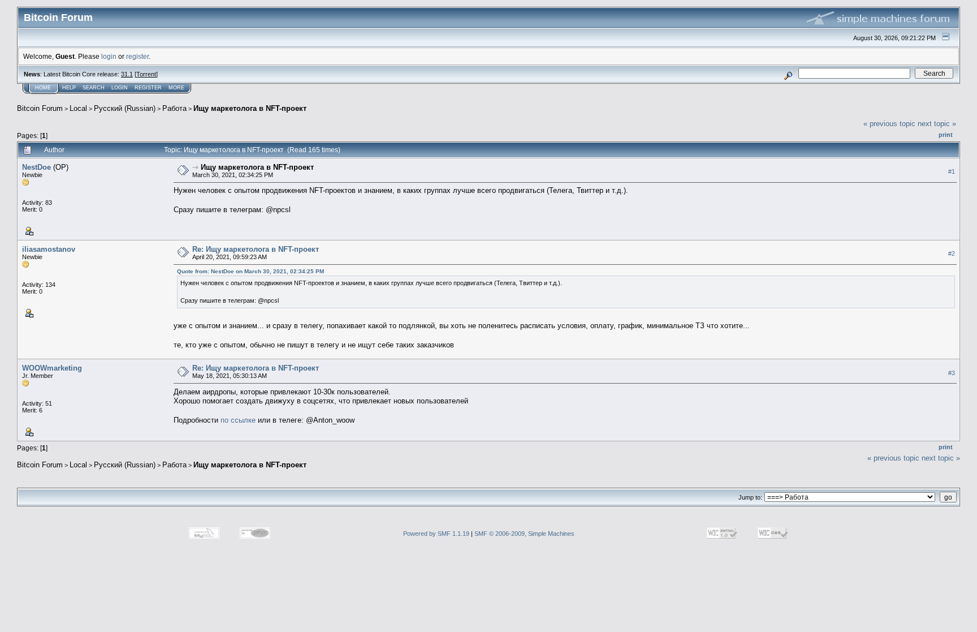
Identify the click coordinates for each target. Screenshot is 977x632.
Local (78, 108)
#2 (951, 253)
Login (119, 88)
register (137, 56)
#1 (951, 171)
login (108, 56)
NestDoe (36, 167)
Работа (174, 108)
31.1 (127, 74)
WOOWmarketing (52, 368)
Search (94, 88)
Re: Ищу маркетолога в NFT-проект (255, 249)
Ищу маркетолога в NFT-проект (249, 108)
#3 (951, 372)
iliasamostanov (48, 249)
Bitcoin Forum (40, 108)
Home (43, 88)
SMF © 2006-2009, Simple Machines (524, 533)
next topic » (937, 123)
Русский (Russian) (124, 108)
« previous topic (889, 123)
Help (69, 88)
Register (148, 88)
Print (946, 134)
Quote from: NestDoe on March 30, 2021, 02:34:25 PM (250, 271)
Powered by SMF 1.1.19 (436, 533)
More (176, 88)
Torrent (146, 74)
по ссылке (238, 420)
